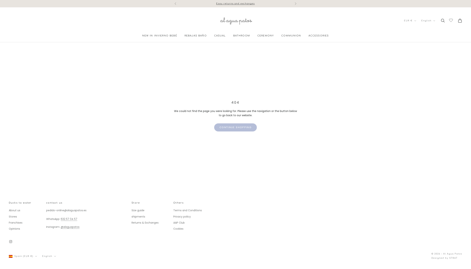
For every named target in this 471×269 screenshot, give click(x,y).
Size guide (138, 210)
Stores (13, 216)
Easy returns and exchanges (235, 3)
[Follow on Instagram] (11, 241)
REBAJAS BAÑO (196, 35)
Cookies (178, 229)
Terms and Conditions (187, 210)
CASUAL (220, 35)
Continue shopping (235, 127)
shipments (138, 216)
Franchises (15, 223)
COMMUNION (291, 35)
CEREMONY (265, 35)
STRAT (453, 258)
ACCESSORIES (319, 35)
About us (14, 210)
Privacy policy (182, 216)
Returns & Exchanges (145, 223)
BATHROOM (241, 35)
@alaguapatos (70, 227)
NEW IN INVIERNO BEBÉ (159, 35)
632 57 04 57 (69, 219)
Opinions (14, 229)
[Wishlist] (451, 20)
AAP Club (179, 223)
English (426, 20)
